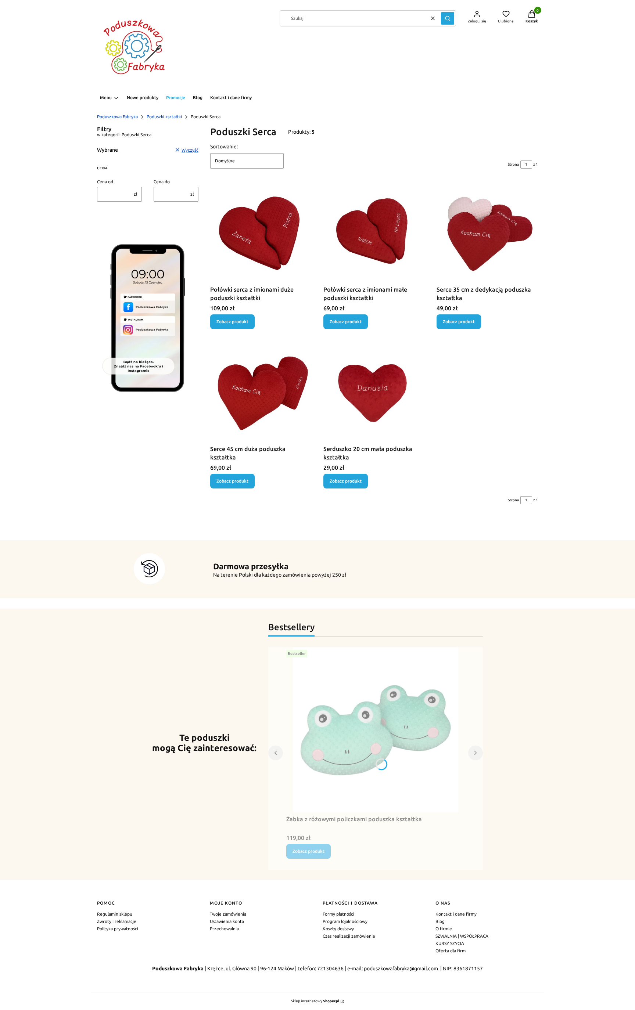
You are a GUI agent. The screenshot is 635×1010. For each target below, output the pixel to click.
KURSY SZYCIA (449, 943)
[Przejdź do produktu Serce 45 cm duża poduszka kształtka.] (261, 391)
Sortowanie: (224, 146)
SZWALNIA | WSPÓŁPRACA (461, 936)
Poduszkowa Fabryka (117, 116)
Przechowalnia (224, 928)
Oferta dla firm (450, 950)
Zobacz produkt (232, 321)
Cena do (162, 181)
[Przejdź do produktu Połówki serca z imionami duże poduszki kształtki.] (261, 232)
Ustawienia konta (227, 921)
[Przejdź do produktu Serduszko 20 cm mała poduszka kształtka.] (374, 391)
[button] (447, 18)
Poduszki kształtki (164, 116)
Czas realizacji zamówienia (349, 936)
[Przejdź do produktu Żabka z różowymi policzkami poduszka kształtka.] (375, 729)
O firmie (443, 928)
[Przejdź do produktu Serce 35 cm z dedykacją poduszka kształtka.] (487, 232)
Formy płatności (338, 914)
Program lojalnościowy (345, 921)
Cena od (105, 181)
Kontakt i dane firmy (456, 914)
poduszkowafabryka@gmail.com (401, 968)
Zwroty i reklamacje (116, 921)
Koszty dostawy (338, 928)
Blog (440, 921)
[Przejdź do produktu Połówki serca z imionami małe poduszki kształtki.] (374, 232)
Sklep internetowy (315, 1001)
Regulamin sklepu (114, 914)
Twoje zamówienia (228, 914)
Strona (513, 164)
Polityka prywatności (117, 928)
